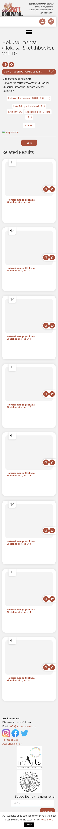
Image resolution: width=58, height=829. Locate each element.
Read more (47, 819)
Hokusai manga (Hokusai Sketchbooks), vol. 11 (21, 337)
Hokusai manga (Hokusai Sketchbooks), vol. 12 (21, 405)
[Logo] (12, 9)
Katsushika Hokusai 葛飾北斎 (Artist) (29, 98)
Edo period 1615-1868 (38, 111)
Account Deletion (12, 743)
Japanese (29, 125)
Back (29, 142)
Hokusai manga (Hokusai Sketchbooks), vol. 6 (21, 201)
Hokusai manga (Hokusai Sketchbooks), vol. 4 (21, 269)
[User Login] (42, 21)
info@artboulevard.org (23, 726)
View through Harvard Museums (23, 71)
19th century (15, 111)
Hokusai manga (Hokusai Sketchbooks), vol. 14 (21, 474)
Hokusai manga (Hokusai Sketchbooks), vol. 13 (21, 542)
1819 (29, 117)
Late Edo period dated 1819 (29, 106)
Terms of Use (10, 739)
